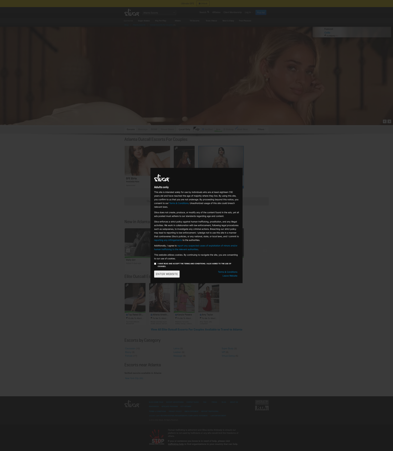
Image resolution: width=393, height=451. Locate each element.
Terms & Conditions (179, 203)
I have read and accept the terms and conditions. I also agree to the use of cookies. (194, 265)
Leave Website (230, 275)
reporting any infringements (168, 240)
